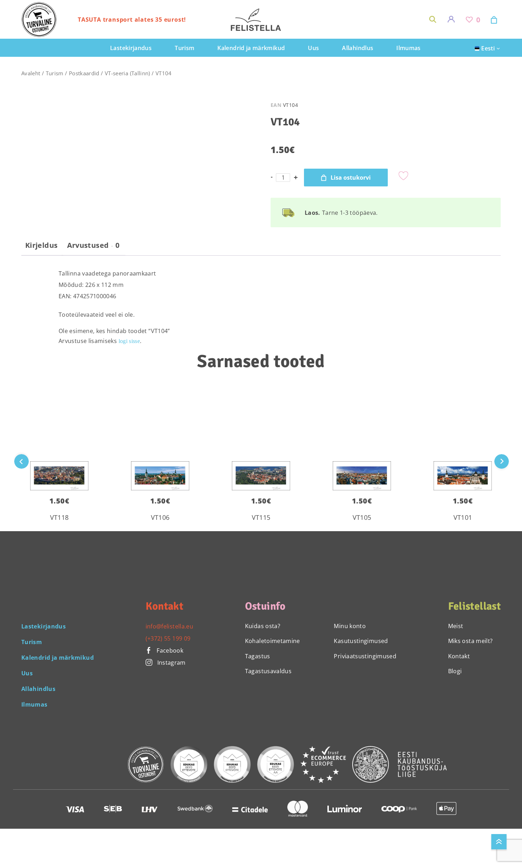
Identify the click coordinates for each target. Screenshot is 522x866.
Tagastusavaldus (268, 671)
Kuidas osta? (262, 626)
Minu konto (350, 626)
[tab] (41, 248)
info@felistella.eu (169, 626)
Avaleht (30, 73)
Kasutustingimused (361, 641)
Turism (55, 73)
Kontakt (459, 656)
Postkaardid (84, 73)
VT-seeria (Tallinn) (127, 73)
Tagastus (257, 656)
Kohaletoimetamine (272, 641)
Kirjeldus (41, 245)
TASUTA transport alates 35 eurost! (132, 19)
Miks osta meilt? (470, 641)
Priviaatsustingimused (365, 656)
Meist (455, 626)
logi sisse (129, 341)
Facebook (169, 650)
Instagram (171, 662)
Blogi (455, 671)
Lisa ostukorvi (351, 177)
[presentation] (501, 461)
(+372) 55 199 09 (168, 638)
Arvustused (93, 245)
